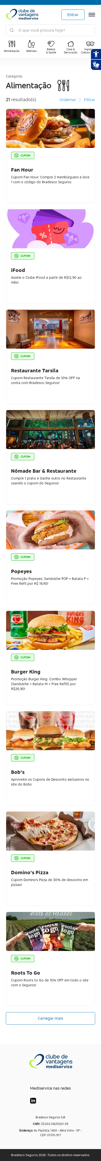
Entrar (72, 14)
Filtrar (89, 99)
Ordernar (68, 99)
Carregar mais (50, 1018)
